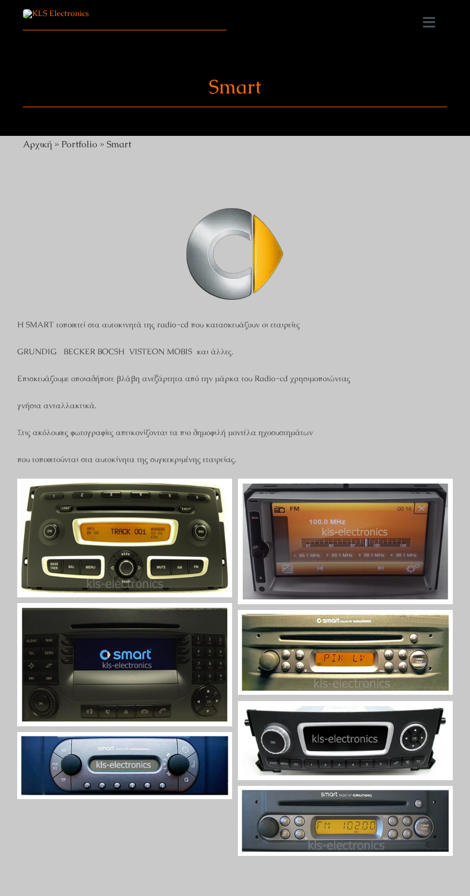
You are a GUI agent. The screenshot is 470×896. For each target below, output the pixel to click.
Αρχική (37, 144)
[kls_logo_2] (56, 13)
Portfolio (79, 144)
